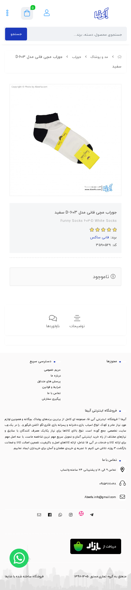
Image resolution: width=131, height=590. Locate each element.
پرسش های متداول (49, 381)
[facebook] (49, 515)
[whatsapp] (60, 515)
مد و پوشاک (99, 57)
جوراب (76, 57)
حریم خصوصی (52, 369)
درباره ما (56, 375)
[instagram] (70, 515)
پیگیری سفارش (51, 398)
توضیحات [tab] (77, 326)
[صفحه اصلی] (119, 57)
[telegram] (91, 515)
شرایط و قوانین (51, 387)
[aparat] (81, 515)
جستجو (16, 34)
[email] (39, 515)
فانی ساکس (99, 237)
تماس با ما (54, 393)
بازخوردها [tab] (53, 326)
